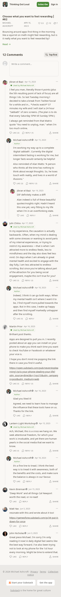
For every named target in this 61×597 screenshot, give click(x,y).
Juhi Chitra (14, 223)
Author (17, 143)
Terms (43, 571)
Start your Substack (22, 582)
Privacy (34, 571)
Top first (53, 54)
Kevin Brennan (17, 489)
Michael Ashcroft (8, 24)
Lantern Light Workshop (22, 423)
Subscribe (43, 4)
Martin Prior (16, 326)
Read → (7, 44)
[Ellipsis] (56, 81)
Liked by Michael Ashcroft (23, 85)
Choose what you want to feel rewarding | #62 (28, 18)
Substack (15, 590)
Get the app (46, 582)
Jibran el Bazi (16, 81)
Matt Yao (14, 508)
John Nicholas (16, 533)
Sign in (54, 4)
